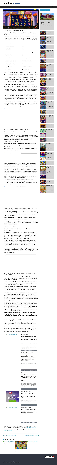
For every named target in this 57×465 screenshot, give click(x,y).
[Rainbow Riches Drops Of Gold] (43, 161)
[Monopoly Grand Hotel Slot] (43, 175)
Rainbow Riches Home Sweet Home (49, 167)
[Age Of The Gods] (43, 119)
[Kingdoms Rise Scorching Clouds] (43, 40)
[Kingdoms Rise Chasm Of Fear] (43, 54)
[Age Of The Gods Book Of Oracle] (43, 59)
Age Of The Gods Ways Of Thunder (49, 102)
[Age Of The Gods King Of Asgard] (43, 105)
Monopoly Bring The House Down (49, 148)
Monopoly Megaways (49, 129)
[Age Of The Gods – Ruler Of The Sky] (43, 73)
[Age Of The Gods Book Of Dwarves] (43, 115)
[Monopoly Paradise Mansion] (43, 133)
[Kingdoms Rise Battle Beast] (47, 13)
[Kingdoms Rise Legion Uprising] (43, 31)
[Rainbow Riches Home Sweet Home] (43, 166)
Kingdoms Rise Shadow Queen (48, 37)
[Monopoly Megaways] (43, 129)
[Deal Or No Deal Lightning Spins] (43, 180)
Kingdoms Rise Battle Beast (45, 23)
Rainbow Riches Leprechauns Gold (49, 153)
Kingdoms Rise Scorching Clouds (48, 42)
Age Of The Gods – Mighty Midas (9, 435)
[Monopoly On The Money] (43, 124)
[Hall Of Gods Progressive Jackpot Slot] (43, 170)
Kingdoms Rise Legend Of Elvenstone (49, 51)
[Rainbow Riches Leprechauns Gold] (43, 152)
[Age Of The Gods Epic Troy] (32, 441)
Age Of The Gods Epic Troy (32, 443)
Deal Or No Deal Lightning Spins (48, 181)
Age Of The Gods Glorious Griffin (48, 79)
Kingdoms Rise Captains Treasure (32, 435)
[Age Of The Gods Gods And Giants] (43, 110)
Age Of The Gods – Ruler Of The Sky (49, 74)
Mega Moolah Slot (19, 449)
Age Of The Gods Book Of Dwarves (49, 116)
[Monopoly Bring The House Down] (43, 147)
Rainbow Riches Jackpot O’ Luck (48, 158)
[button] (29, 350)
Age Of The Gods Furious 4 (48, 83)
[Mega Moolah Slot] (21, 441)
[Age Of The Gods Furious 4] (43, 82)
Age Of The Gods (48, 120)
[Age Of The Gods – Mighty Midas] (8, 441)
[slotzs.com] (4, 7)
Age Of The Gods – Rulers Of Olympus (49, 69)
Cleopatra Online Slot (49, 190)
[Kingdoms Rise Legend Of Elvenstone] (43, 50)
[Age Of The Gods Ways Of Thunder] (43, 101)
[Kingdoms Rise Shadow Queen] (43, 36)
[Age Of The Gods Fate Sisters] (43, 87)
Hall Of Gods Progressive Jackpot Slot (49, 172)
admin (43, 24)
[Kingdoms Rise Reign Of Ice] (43, 45)
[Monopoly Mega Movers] (43, 138)
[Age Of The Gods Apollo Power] (43, 96)
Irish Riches (7, 0)
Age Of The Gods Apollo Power (48, 97)
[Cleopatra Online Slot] (43, 189)
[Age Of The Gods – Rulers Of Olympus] (43, 68)
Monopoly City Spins (49, 143)
